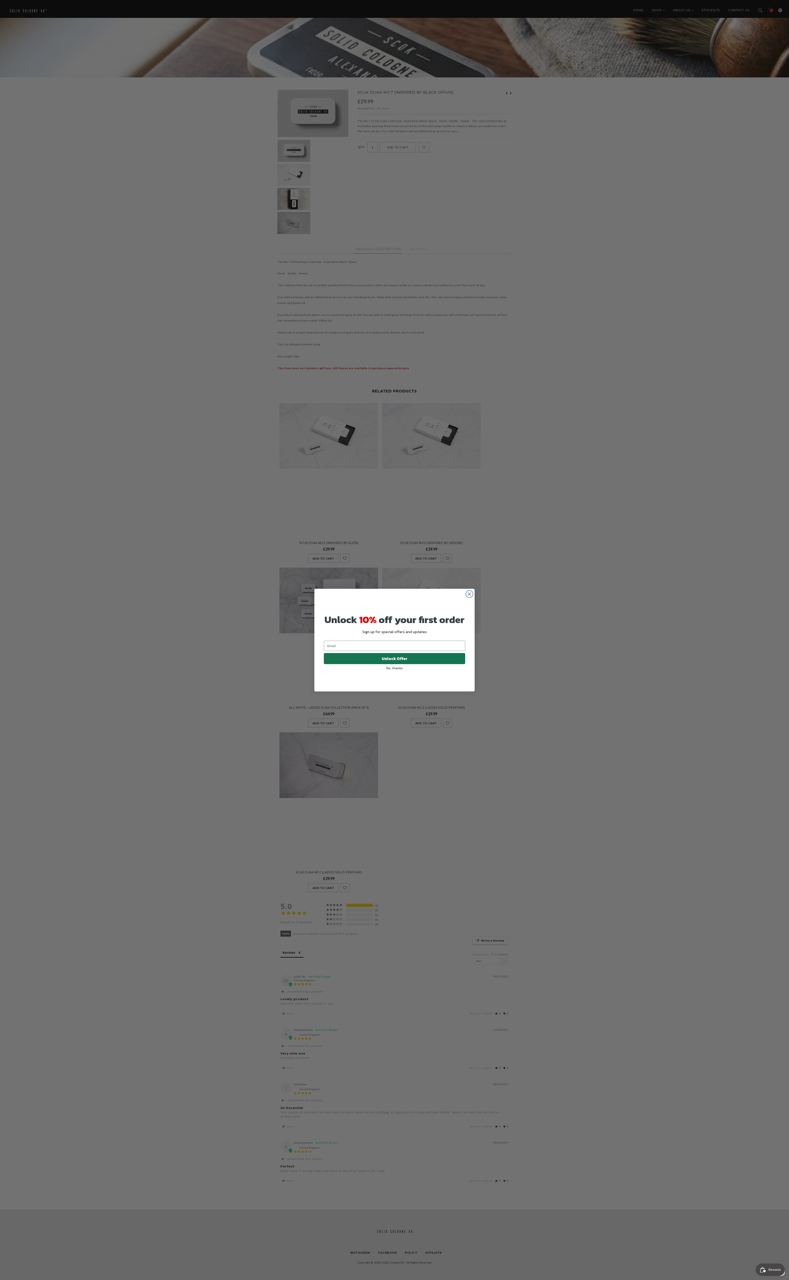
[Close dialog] (469, 594)
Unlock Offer (394, 659)
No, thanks (394, 668)
